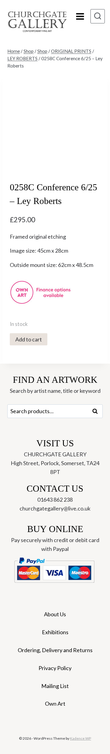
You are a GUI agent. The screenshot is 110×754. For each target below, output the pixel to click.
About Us (55, 614)
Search (97, 411)
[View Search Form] (97, 16)
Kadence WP (80, 738)
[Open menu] (80, 16)
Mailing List (55, 686)
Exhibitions (55, 632)
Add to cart (28, 339)
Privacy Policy (55, 668)
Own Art (55, 703)
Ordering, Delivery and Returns (55, 650)
